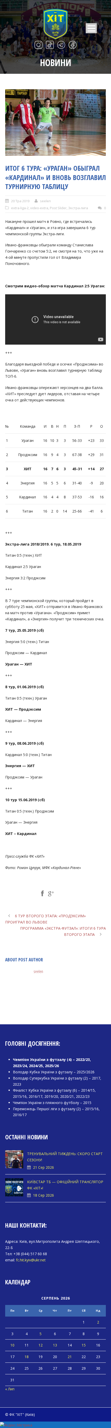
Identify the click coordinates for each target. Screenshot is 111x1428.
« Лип (9, 1388)
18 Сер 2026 (43, 1195)
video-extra (39, 208)
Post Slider (58, 208)
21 (70, 1356)
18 (27, 1356)
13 (55, 1345)
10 (12, 1345)
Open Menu (91, 28)
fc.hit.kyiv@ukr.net (31, 1259)
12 (40, 1345)
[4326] (55, 122)
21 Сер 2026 (43, 1167)
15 (84, 1345)
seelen (45, 201)
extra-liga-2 (20, 208)
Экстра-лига (78, 208)
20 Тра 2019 (20, 201)
